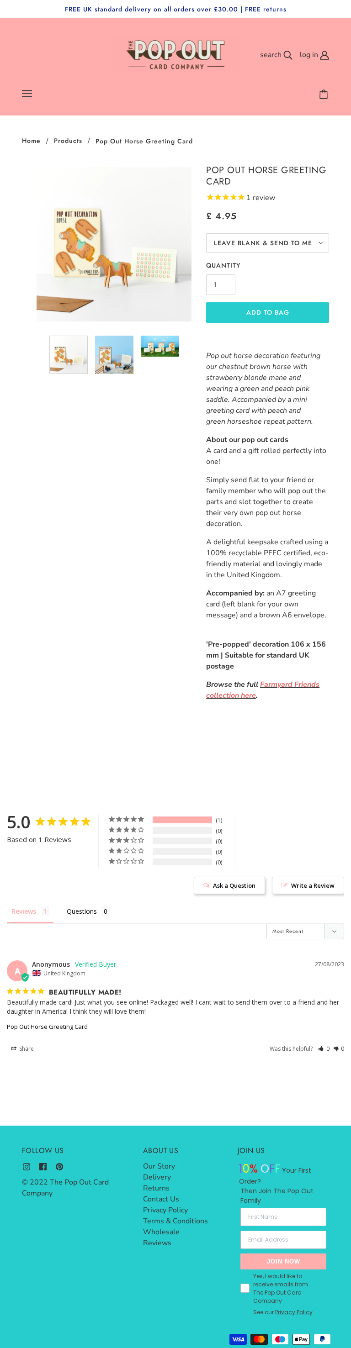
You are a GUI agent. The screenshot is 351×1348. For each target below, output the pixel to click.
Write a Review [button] (313, 885)
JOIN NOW (283, 1261)
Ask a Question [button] (234, 885)
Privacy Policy (165, 1210)
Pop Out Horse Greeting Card (47, 1026)
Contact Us (161, 1199)
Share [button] (26, 1049)
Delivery (157, 1177)
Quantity (223, 265)
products (68, 141)
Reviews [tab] (23, 911)
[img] (26, 1166)
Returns (156, 1188)
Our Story (159, 1166)
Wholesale (161, 1232)
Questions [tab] (82, 911)
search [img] (271, 55)
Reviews (157, 1243)
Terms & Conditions (175, 1221)
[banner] (175, 54)
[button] (324, 1049)
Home (31, 141)
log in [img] (310, 55)
